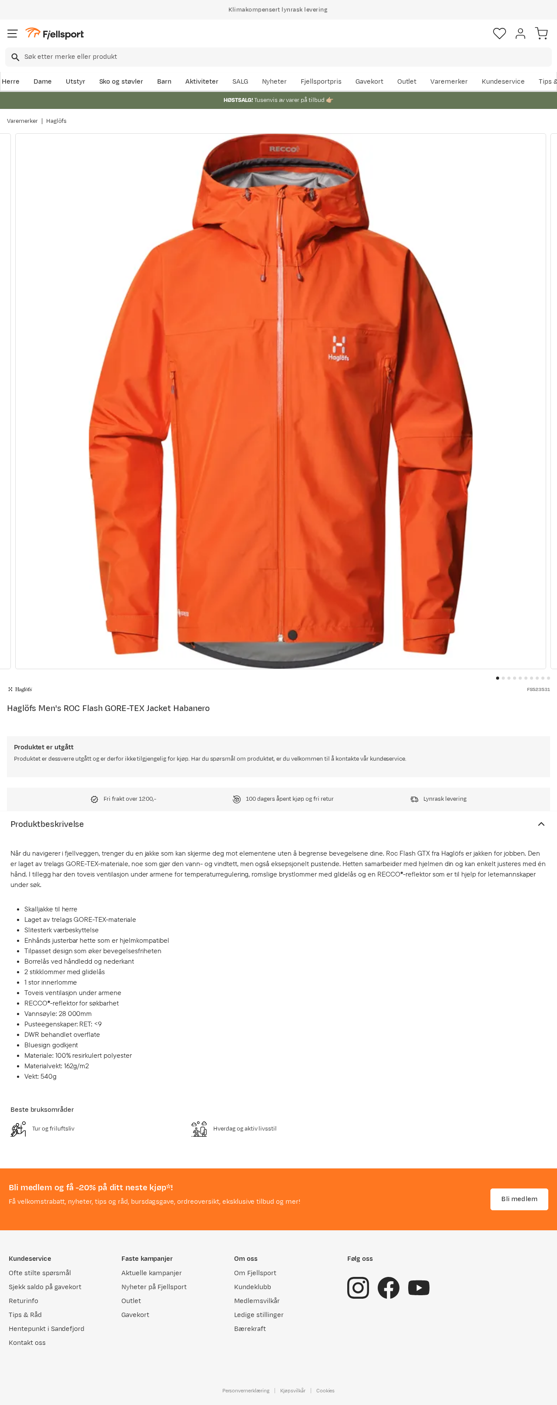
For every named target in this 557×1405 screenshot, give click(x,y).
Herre (11, 81)
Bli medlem (519, 1199)
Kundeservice (503, 81)
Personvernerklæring (245, 1390)
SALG (240, 81)
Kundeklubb (252, 1287)
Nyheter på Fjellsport (153, 1287)
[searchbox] (287, 57)
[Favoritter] (500, 34)
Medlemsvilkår (257, 1301)
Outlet (407, 81)
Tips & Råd (25, 1315)
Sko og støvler (121, 81)
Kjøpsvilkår (292, 1390)
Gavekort (369, 81)
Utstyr (75, 81)
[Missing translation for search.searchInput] (14, 57)
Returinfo (23, 1301)
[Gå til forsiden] (54, 33)
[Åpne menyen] (12, 33)
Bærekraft (250, 1329)
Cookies (325, 1390)
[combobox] (278, 57)
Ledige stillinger (258, 1315)
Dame (43, 81)
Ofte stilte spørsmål (40, 1273)
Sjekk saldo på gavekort (45, 1287)
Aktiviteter (201, 81)
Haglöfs (56, 121)
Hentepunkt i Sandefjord (46, 1329)
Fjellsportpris (321, 81)
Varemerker (449, 81)
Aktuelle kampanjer (151, 1273)
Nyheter (274, 81)
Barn (164, 81)
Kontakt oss (27, 1342)
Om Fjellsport (255, 1273)
